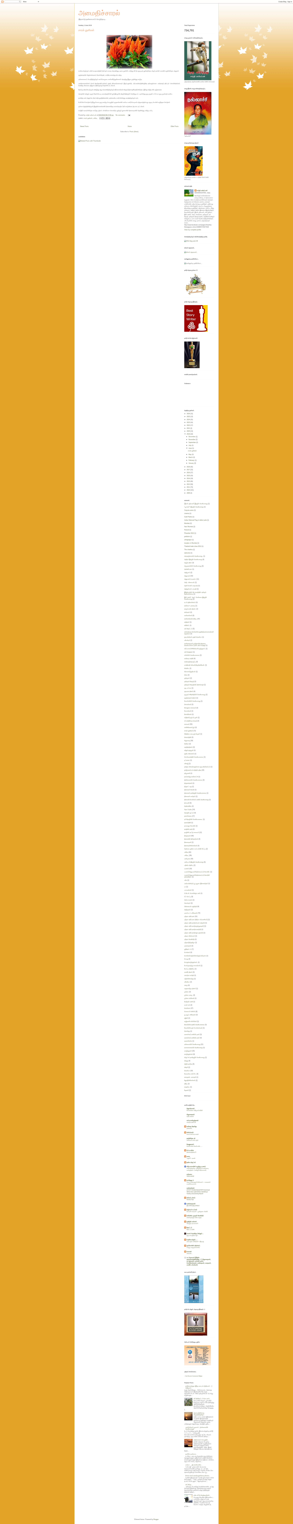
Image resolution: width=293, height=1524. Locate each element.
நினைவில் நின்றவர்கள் (191, 839)
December (192, 436)
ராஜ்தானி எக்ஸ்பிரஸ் (190, 1021)
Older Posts (175, 126)
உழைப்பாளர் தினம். (190, 609)
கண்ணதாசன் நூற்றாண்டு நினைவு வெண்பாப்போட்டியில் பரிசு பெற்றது (195, 644)
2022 (188, 425)
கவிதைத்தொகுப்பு (190, 662)
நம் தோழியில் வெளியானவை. (193, 819)
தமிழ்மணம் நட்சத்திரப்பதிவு (192, 770)
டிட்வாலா (187, 760)
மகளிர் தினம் (188, 972)
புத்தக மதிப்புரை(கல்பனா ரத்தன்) (194, 923)
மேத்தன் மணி (188, 1001)
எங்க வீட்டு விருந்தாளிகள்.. (202, 1495)
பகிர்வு (186, 852)
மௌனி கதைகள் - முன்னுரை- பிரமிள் (197, 1211)
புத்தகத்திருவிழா (189, 942)
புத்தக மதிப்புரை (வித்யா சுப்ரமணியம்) (196, 919)
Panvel (186, 530)
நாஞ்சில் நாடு (188, 829)
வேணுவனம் (190, 1144)
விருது (186, 1061)
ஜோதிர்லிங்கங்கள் (189, 1080)
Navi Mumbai (188, 526)
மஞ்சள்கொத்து (189, 979)
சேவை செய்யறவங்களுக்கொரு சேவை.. (197, 1475)
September (192, 442)
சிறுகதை (187, 740)
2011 (188, 487)
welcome (187, 553)
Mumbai (187, 523)
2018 (188, 467)
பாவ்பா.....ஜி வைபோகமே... (193, 1465)
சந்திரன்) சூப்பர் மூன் (190, 717)
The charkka (188, 549)
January (191, 463)
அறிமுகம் (187, 572)
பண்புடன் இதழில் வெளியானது (193, 862)
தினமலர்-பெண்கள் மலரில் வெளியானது (196, 799)
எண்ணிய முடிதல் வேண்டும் (195, 1215)
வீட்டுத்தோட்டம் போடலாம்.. (202, 1398)
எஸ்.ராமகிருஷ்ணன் (192, 1120)
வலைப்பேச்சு (188, 1041)
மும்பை (186, 992)
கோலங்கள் (187, 711)
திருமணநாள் (188, 783)
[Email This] (100, 118)
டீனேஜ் (186, 763)
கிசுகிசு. (186, 668)
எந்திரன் (186, 622)
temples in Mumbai (190, 543)
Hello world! (190, 1176)
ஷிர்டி (185, 1084)
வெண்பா (187, 1070)
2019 (188, 434)
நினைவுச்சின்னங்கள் (190, 845)
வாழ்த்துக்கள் (188, 1054)
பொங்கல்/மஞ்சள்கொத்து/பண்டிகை (195, 956)
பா (185, 887)
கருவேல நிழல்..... (192, 1239)
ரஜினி (186, 1018)
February (192, 460)
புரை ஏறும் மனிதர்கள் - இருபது (195, 1241)
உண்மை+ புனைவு (189, 606)
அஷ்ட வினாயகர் (189, 582)
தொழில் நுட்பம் (189, 813)
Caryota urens (189, 510)
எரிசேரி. (186, 625)
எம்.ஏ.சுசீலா (190, 1150)
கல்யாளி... (189, 1253)
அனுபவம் (187, 576)
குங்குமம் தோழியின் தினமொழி (193, 685)
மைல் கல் (187, 1005)
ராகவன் (189, 1251)
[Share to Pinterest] (109, 118)
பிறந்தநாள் (187, 910)
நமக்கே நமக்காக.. (191, 1454)
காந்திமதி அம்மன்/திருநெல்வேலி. (194, 665)
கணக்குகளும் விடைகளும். (194, 1217)
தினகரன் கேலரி (189, 790)
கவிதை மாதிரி (188, 658)
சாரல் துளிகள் (86, 30)
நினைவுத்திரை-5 (191, 1152)
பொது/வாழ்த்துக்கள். (190, 962)
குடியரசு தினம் (188, 691)
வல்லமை (189, 1174)
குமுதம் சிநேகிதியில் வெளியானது (194, 694)
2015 (188, 475)
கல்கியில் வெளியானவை (191, 655)
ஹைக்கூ (187, 1087)
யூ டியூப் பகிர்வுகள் (189, 1015)
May (190, 454)
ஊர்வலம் (187, 612)
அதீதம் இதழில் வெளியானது (193, 559)
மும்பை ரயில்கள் (189, 998)
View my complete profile (192, 230)
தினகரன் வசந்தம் (189, 796)
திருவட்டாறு (188, 786)
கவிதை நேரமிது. (192, 1126)
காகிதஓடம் (190, 1180)
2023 (188, 422)
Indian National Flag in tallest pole (195, 520)
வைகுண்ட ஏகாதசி (190, 1077)
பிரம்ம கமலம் (188, 900)
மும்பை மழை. (188, 995)
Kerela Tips (190, 1199)
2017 (188, 470)
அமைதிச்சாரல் (99, 13)
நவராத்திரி (187, 822)
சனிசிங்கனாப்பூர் (189, 727)
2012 (188, 484)
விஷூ (186, 1067)
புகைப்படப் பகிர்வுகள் (190, 913)
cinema (186, 513)
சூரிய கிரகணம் (189, 754)
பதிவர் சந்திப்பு (188, 865)
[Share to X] (105, 118)
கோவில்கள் (187, 714)
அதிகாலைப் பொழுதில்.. (201, 1440)
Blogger (155, 1519)
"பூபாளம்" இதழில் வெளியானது (193, 507)
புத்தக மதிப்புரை (189, 916)
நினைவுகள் (187, 842)
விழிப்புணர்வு (188, 1064)
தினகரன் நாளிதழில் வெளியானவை (195, 793)
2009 (188, 493)
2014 (188, 478)
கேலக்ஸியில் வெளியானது (192, 701)
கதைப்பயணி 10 (191, 1122)
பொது (186, 959)
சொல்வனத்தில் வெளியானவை (193, 757)
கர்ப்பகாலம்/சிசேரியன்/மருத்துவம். (194, 649)
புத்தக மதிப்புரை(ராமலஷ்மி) (192, 929)
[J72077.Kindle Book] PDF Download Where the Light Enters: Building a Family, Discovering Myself (198, 1191)
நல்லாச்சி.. (189, 1128)
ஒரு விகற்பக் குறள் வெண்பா (193, 637)
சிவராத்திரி (187, 737)
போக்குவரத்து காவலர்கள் (192, 965)
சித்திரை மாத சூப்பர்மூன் (192, 734)
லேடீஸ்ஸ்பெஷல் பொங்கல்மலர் (193, 1028)
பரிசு (185, 880)
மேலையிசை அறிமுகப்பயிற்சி (195, 1110)
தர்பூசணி (187, 773)
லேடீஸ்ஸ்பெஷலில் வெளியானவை (194, 1024)
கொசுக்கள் (187, 704)
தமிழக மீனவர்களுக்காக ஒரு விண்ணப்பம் (197, 767)
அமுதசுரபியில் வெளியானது (192, 566)
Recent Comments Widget (195, 1376)
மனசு (188, 1156)
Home (130, 126)
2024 (188, 419)
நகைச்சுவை (188, 816)
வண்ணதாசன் (191, 1204)
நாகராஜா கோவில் (189, 826)
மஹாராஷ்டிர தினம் (190, 988)
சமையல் (186, 724)
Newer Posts (84, 126)
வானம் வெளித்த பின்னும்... (195, 1233)
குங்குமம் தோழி (189, 681)
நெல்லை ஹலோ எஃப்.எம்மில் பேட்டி (194, 849)
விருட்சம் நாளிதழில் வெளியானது (194, 1057)
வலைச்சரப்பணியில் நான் (191, 1034)
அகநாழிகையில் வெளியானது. (193, 556)
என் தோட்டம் (188, 629)
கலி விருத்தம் (188, 652)
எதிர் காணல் (190, 1116)
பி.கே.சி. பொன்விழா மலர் (192, 893)
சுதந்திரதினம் (188, 747)
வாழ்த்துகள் (188, 1051)
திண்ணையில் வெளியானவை (193, 780)
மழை (185, 985)
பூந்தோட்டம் (187, 949)
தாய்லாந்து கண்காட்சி (191, 776)
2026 (188, 414)
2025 (188, 416)
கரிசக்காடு (190, 1132)
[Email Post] (128, 115)
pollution (187, 536)
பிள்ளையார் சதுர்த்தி (190, 906)
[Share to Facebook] (107, 118)
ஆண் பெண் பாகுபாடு (191, 585)
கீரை (185, 675)
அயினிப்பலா (188, 569)
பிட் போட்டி (187, 896)
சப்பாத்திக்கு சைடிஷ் (190, 721)
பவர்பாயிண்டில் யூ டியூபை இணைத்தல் (196, 883)
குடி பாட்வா (187, 688)
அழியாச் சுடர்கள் (192, 1209)
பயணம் (186, 868)
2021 (188, 428)
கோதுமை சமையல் (190, 708)
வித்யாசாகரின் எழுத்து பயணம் (196, 1166)
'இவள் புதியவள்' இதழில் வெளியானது (196, 504)
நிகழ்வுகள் (187, 836)
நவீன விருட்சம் (191, 1162)
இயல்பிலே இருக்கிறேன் (193, 1205)
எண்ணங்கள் (188, 615)
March (191, 457)
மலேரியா (187, 982)
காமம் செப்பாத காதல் (193, 1134)
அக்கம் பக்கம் (191, 1198)
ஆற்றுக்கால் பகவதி (190, 589)
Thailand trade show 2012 (192, 546)
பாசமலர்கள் (187, 890)
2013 (188, 481)
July (190, 445)
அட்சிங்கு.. (188, 1484)
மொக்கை (187, 1008)
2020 (188, 431)
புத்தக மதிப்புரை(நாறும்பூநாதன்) (194, 926)
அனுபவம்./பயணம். (190, 579)
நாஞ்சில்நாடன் (191, 1138)
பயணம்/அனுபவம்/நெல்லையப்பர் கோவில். (197, 872)
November (192, 439)
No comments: (121, 115)
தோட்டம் (189, 1227)
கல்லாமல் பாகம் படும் (192, 1140)
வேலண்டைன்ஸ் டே (190, 1074)
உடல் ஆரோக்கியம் (189, 602)
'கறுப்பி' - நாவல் (191, 1158)
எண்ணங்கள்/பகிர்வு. (190, 619)
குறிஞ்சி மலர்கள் (192, 1221)
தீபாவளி (186, 803)
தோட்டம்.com (190, 1229)
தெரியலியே (187, 806)
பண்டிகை (187, 859)
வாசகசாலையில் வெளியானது (193, 1047)
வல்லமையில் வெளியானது (192, 1044)
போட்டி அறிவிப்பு (189, 969)
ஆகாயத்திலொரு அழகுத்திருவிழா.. (199, 1414)
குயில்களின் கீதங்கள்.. (194, 1245)
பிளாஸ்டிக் (187, 903)
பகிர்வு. (95, 118)
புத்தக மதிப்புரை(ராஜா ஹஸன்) (193, 933)
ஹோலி (186, 1090)
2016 (188, 472)
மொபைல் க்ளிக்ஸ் (189, 1011)
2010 (188, 490)
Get (186, 1376)
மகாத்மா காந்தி (189, 975)
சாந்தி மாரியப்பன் (202, 190)
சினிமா (186, 744)
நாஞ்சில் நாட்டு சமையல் (191, 832)
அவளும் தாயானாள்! (192, 1223)
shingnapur (187, 540)
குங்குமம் (187, 678)
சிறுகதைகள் (191, 1114)
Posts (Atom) (134, 131)
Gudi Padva (188, 517)
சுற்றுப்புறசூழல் (188, 750)
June (190, 448)
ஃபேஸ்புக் (187, 640)
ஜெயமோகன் (191, 1108)
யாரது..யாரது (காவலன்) (193, 1247)
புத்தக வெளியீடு (189, 939)
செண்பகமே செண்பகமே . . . (194, 1146)
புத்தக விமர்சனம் (189, 936)
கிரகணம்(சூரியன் (189, 671)
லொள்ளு (187, 1031)
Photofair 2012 (189, 533)
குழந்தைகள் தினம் (190, 698)
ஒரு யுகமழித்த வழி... (192, 1235)
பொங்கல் (187, 952)
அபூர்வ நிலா (188, 563)
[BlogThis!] (103, 118)
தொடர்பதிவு (188, 809)
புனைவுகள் (187, 946)
